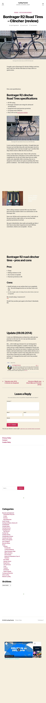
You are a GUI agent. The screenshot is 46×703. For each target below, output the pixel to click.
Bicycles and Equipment (25, 12)
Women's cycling (6, 576)
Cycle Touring (5, 521)
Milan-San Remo (8, 553)
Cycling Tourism (6, 534)
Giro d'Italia (6, 559)
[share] (31, 643)
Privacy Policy (6, 438)
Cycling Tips (5, 533)
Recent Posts (13, 362)
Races (3, 544)
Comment (9, 401)
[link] (6, 643)
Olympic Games (7, 561)
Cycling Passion (23, 3)
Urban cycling (5, 574)
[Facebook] (36, 365)
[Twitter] (38, 365)
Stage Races (6, 563)
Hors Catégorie (6, 541)
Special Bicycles (7, 519)
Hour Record (6, 531)
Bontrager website (22, 112)
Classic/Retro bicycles (8, 514)
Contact (4, 440)
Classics (5, 546)
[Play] (37, 653)
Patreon (25, 370)
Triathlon (5, 568)
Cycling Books (5, 524)
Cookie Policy (6, 442)
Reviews (16, 12)
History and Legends (7, 539)
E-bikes (5, 516)
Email (25, 412)
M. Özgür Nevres (15, 25)
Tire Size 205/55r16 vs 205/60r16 (15, 643)
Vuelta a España (7, 571)
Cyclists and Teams (7, 538)
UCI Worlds (6, 569)
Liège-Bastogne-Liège (9, 551)
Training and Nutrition (7, 573)
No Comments (34, 25)
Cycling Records (6, 529)
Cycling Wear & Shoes (7, 536)
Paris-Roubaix (7, 554)
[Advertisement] (23, 631)
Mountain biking (6, 543)
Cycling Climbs (6, 526)
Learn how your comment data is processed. (30, 428)
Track (4, 566)
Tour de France (7, 564)
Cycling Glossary (6, 528)
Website (8, 418)
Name (8, 412)
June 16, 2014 (25, 25)
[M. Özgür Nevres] (9, 367)
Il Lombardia (7, 547)
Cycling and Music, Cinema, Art (9, 523)
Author (8, 362)
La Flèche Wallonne (9, 549)
